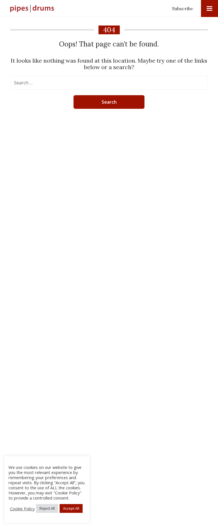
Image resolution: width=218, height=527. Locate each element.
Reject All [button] (47, 508)
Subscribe (182, 8)
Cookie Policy (22, 508)
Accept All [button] (71, 508)
